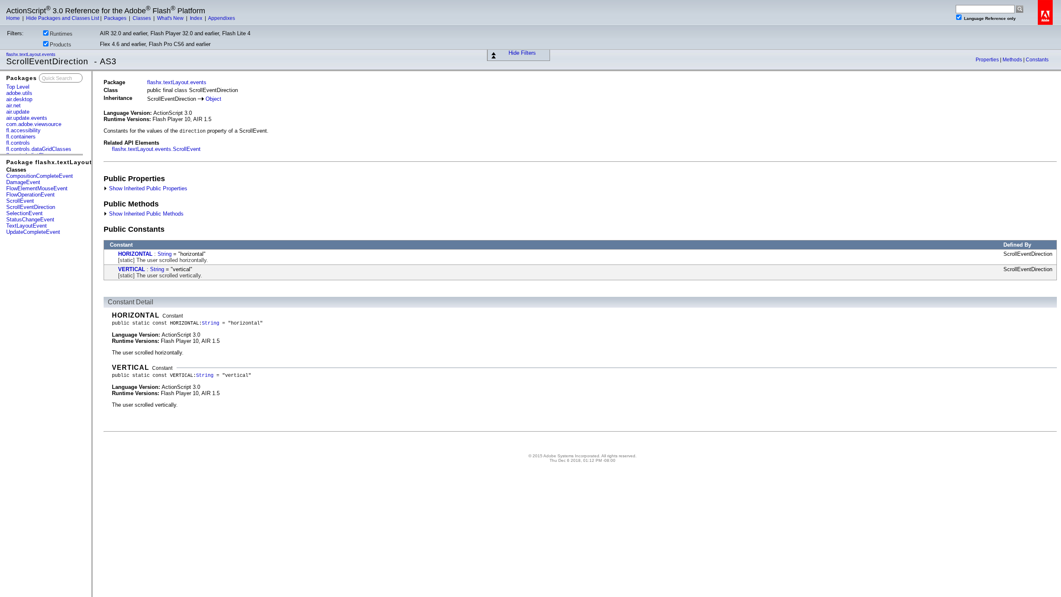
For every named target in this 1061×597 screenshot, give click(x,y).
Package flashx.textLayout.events (61, 162)
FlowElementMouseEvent (37, 188)
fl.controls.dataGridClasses (38, 149)
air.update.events (26, 118)
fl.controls (18, 143)
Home (13, 18)
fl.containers (21, 136)
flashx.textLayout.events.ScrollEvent (156, 149)
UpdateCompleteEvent (33, 232)
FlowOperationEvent (30, 195)
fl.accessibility (23, 130)
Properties (988, 60)
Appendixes (221, 18)
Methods (1013, 60)
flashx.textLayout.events (31, 54)
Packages (116, 18)
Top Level (17, 87)
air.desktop (19, 99)
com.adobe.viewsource (33, 124)
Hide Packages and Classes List (62, 18)
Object (213, 99)
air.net (13, 105)
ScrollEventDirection (30, 207)
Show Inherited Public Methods (145, 214)
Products (60, 44)
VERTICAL (131, 269)
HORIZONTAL (135, 254)
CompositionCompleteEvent (39, 176)
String (164, 254)
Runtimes (61, 34)
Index (196, 18)
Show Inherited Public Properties (147, 188)
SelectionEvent (24, 213)
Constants (1037, 60)
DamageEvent (23, 182)
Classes (142, 18)
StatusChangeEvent (30, 219)
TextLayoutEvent (26, 226)
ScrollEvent (20, 201)
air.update (17, 112)
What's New (171, 18)
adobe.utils (19, 93)
